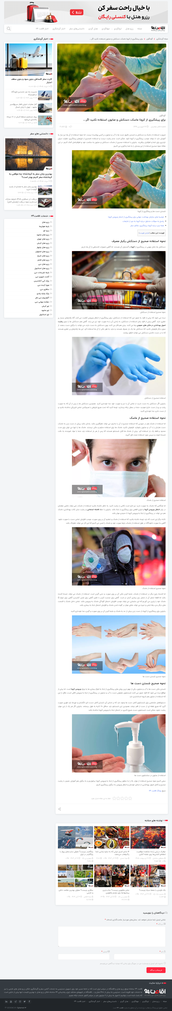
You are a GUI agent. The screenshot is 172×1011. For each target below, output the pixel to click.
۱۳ (102, 896)
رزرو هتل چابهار (43, 247)
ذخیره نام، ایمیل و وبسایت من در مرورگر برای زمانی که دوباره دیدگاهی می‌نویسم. (131, 963)
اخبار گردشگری (59, 28)
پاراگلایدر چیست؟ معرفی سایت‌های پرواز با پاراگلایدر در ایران (76, 853)
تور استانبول (44, 314)
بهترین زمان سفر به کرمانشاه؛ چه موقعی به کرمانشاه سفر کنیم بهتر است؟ (30, 175)
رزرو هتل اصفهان (42, 251)
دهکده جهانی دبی (42, 302)
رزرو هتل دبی (43, 264)
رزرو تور (46, 230)
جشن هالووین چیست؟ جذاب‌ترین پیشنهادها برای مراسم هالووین (116, 891)
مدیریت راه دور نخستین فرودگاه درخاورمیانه (24, 93)
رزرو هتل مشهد (43, 234)
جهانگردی (106, 28)
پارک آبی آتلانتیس (41, 281)
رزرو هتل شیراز (43, 255)
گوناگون (149, 38)
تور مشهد (45, 310)
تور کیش (45, 306)
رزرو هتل (129, 28)
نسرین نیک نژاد (158, 894)
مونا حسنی (123, 858)
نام (161, 951)
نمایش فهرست (144, 233)
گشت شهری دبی (42, 276)
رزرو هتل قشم (43, 260)
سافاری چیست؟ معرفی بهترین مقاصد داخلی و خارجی (76, 891)
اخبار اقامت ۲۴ (42, 28)
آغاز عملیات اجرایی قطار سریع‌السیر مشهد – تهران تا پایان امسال (23, 106)
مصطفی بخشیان (158, 858)
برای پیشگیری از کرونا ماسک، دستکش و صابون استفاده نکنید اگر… (116, 38)
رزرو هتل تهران (43, 239)
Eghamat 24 (21, 1007)
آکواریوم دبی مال (42, 297)
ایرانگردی (117, 28)
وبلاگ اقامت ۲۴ (155, 790)
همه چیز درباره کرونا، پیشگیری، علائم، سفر (147, 225)
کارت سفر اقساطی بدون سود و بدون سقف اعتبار (31, 80)
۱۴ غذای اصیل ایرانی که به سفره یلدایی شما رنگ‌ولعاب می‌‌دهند (112, 853)
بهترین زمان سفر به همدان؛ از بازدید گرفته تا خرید (23, 188)
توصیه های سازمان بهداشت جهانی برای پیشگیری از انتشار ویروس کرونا (136, 217)
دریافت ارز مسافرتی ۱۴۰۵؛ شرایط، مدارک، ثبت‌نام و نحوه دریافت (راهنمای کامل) (21, 200)
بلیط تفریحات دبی (41, 272)
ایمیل (104, 951)
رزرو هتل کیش (43, 243)
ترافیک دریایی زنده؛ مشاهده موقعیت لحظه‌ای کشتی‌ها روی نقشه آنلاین (151, 853)
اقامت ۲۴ (120, 1007)
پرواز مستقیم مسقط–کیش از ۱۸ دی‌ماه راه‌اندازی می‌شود (22, 118)
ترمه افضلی (87, 896)
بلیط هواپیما (44, 226)
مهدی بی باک (86, 858)
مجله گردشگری (162, 38)
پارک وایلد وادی (43, 293)
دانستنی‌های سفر (76, 28)
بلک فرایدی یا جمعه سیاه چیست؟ (152, 890)
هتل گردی (93, 28)
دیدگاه (159, 924)
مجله (139, 28)
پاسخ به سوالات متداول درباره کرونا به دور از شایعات (143, 221)
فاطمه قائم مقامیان (158, 126)
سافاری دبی (44, 289)
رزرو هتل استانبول (42, 268)
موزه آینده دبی (43, 285)
